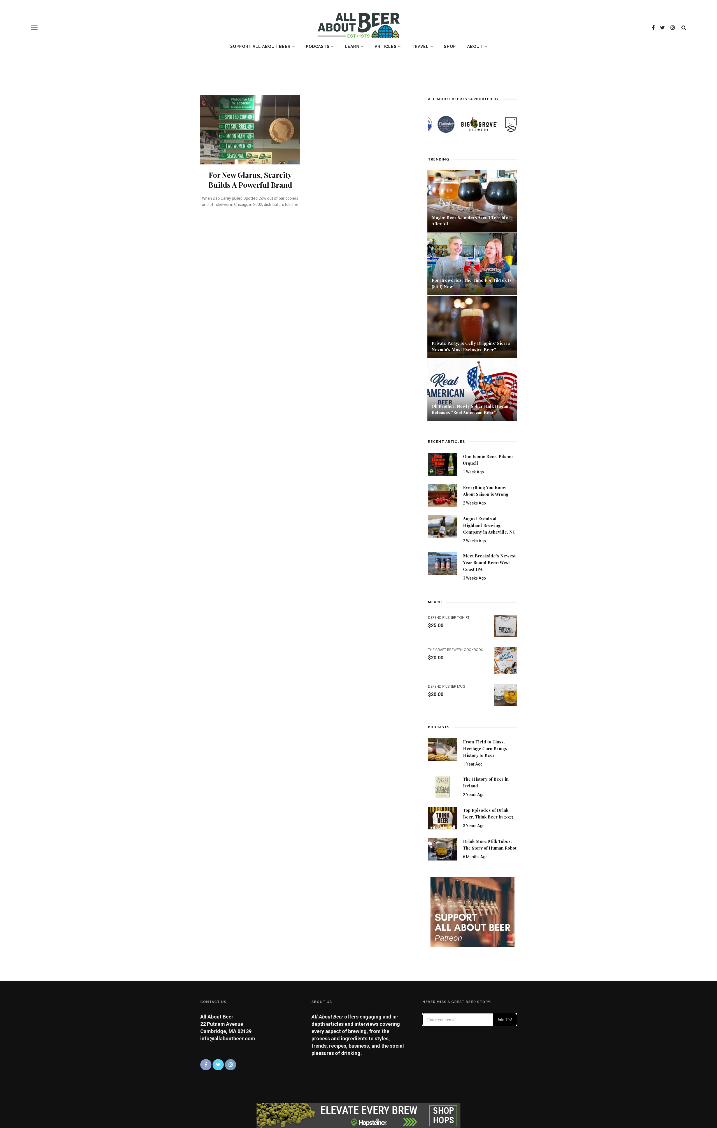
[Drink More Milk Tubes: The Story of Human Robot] (442, 849)
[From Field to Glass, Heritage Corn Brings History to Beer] (442, 749)
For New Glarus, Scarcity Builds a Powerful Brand (250, 180)
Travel (420, 46)
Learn (352, 46)
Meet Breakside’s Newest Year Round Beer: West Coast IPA (489, 562)
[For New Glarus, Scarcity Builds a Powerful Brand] (250, 129)
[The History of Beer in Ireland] (442, 786)
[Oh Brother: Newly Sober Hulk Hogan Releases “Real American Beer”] (472, 389)
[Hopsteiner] (358, 1115)
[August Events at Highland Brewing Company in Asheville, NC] (442, 526)
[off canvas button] (34, 27)
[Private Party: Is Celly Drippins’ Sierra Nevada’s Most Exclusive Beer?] (472, 326)
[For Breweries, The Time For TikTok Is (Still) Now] (472, 264)
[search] (684, 28)
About (475, 46)
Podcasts (318, 46)
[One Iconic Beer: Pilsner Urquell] (442, 464)
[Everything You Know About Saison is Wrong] (442, 495)
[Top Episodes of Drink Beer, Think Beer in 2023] (442, 817)
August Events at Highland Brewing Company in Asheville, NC (489, 525)
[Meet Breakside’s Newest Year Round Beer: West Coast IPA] (442, 563)
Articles (386, 46)
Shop (450, 46)
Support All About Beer (260, 46)
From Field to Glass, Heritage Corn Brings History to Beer (485, 748)
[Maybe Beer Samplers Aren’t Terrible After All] (472, 201)
